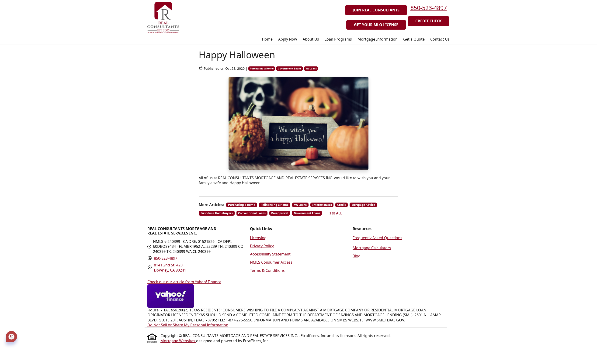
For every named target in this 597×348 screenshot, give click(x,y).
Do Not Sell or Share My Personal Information (187, 325)
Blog (357, 255)
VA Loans (311, 68)
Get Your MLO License (376, 24)
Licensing (258, 237)
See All (336, 213)
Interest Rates (322, 205)
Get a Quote (414, 39)
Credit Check (428, 21)
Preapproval (279, 213)
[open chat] (11, 336)
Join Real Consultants (376, 10)
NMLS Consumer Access (271, 262)
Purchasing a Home (262, 68)
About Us (311, 39)
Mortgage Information (378, 39)
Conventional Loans (252, 213)
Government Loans (289, 68)
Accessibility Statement (270, 254)
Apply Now (287, 39)
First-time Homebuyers (217, 213)
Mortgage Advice (363, 205)
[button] (11, 336)
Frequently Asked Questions (377, 237)
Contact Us (440, 39)
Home (267, 39)
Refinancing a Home (274, 205)
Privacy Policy (262, 245)
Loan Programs (338, 39)
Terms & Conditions (267, 270)
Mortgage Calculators (372, 247)
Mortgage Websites (178, 340)
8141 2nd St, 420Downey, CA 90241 (170, 267)
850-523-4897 (428, 8)
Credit (341, 205)
